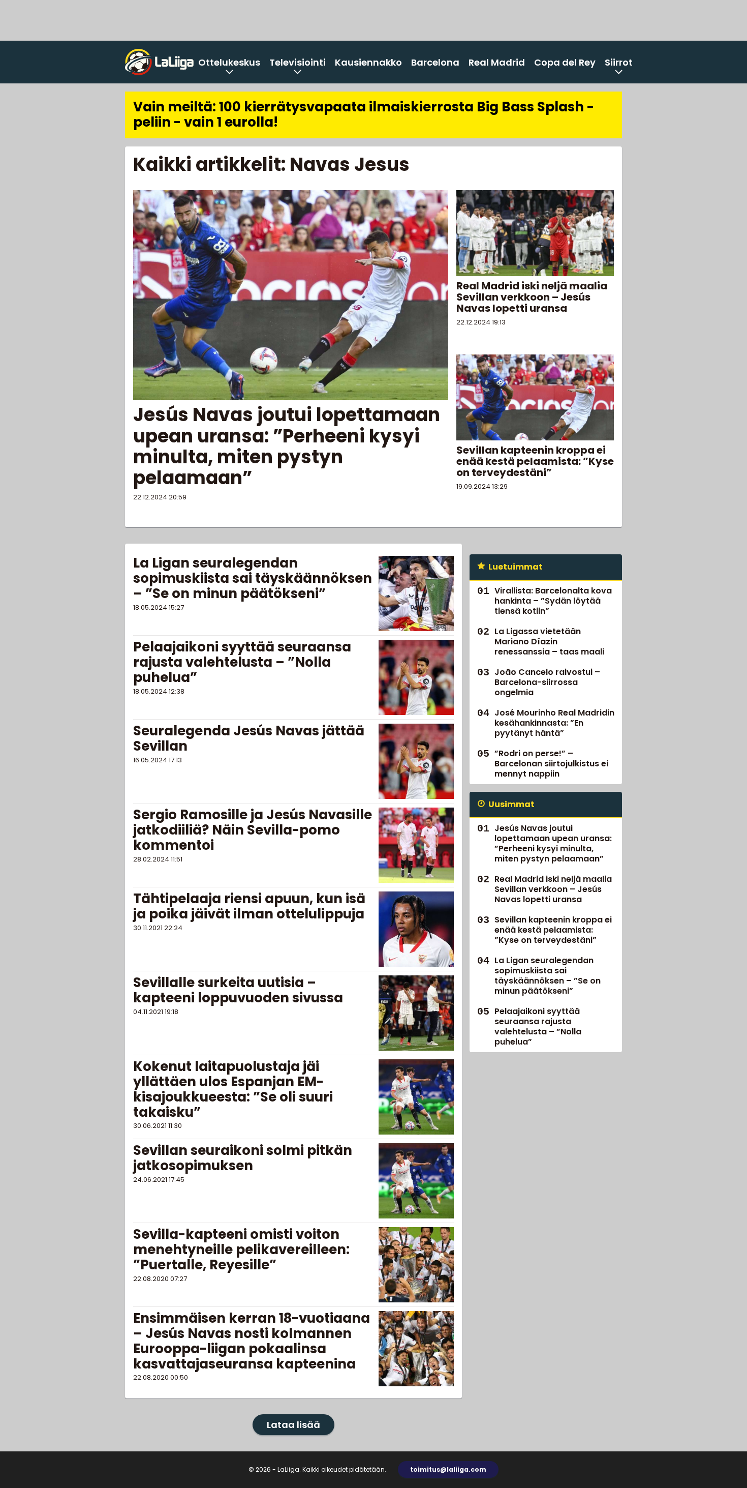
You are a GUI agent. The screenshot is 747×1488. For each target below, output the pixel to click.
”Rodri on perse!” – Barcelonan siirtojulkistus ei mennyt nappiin (551, 764)
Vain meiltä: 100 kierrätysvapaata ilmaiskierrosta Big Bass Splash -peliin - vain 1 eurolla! (363, 114)
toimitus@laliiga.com (448, 1469)
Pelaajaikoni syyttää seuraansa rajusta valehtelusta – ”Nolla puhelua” (242, 662)
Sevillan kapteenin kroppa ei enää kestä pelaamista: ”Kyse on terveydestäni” (535, 461)
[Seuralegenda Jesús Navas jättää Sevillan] (416, 761)
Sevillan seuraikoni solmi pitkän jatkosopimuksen (242, 1158)
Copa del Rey (565, 62)
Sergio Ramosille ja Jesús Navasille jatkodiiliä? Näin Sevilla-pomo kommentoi (252, 830)
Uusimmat (511, 804)
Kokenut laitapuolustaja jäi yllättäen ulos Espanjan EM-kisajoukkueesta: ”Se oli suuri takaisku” (233, 1089)
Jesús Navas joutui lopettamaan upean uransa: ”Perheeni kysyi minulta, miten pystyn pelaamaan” (286, 446)
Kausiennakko (368, 62)
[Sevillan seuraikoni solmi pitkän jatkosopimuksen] (416, 1180)
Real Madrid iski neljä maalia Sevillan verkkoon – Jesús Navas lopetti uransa (531, 297)
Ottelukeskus (229, 62)
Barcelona (435, 62)
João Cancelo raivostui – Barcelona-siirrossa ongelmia (547, 682)
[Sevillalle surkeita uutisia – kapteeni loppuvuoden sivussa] (416, 1013)
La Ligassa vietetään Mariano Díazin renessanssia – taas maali (549, 642)
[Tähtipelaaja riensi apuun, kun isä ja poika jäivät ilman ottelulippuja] (416, 929)
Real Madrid (497, 62)
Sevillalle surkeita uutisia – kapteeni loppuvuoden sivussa (238, 990)
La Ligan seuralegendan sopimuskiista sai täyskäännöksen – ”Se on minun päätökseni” (252, 578)
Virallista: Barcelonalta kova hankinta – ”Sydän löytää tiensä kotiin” (553, 601)
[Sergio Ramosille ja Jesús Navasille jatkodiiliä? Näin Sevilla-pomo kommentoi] (416, 845)
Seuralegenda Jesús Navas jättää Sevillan (248, 738)
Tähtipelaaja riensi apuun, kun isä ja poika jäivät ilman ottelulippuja (249, 906)
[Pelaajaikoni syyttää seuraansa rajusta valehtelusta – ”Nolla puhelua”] (416, 677)
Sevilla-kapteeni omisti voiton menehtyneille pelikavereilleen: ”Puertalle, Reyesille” (241, 1249)
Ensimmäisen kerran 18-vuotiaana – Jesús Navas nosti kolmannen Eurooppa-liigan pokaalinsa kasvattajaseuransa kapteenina (251, 1341)
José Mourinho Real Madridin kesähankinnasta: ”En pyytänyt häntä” (554, 723)
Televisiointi (297, 62)
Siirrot (619, 62)
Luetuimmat (515, 567)
